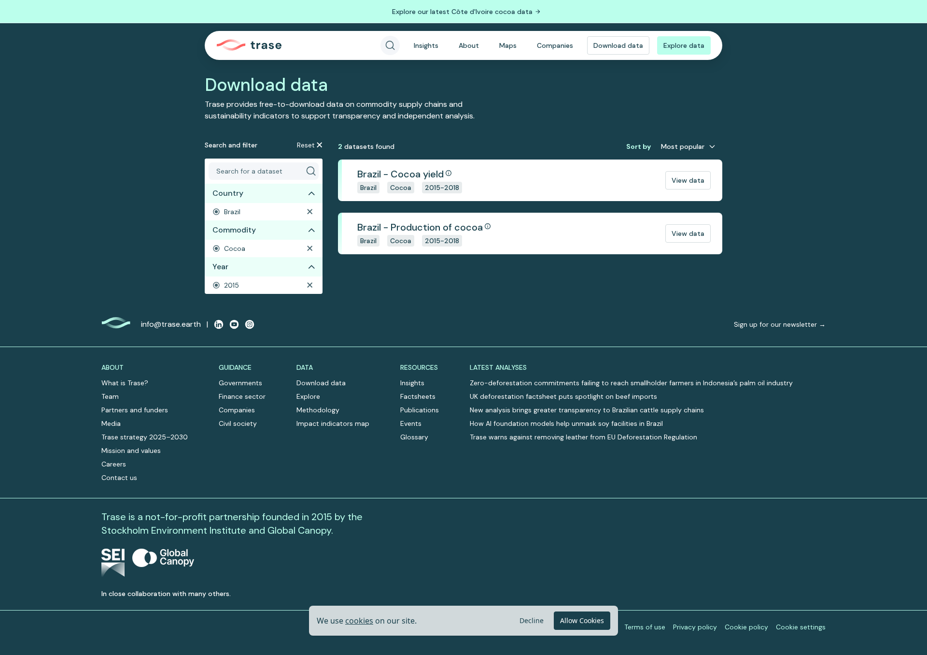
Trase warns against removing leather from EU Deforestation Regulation (583, 437)
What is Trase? (124, 382)
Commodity (234, 230)
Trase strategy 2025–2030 (144, 437)
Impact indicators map (332, 423)
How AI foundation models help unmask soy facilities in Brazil (566, 423)
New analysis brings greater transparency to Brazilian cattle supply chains (587, 410)
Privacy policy (695, 627)
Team (110, 396)
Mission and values (131, 450)
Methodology (317, 410)
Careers (113, 464)
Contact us (119, 477)
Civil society (238, 423)
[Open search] (390, 45)
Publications (419, 410)
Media (111, 423)
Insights (426, 45)
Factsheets (417, 396)
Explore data (683, 45)
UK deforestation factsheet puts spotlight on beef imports (563, 396)
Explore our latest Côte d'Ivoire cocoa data (462, 11)
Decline (532, 620)
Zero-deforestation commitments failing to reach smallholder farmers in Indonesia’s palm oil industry (631, 382)
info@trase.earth (171, 324)
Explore (308, 396)
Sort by (638, 146)
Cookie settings (801, 627)
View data (688, 180)
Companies (555, 45)
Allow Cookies (582, 620)
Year (220, 267)
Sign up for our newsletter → (780, 324)
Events (410, 423)
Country (227, 193)
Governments (240, 382)
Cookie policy (746, 627)
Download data (618, 45)
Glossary (414, 437)
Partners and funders (134, 410)
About (469, 45)
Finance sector (242, 396)
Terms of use (644, 627)
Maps (508, 45)
